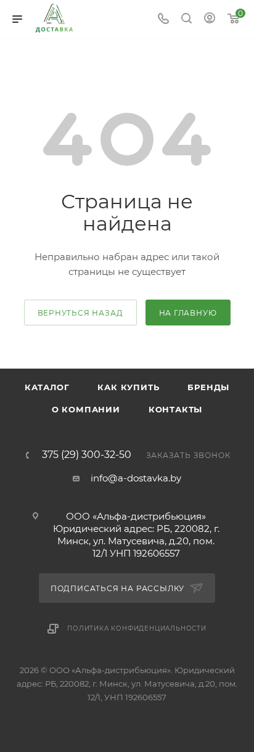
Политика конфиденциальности (137, 628)
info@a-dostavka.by (136, 478)
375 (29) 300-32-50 (86, 455)
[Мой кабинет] (209, 19)
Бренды (208, 387)
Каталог (47, 387)
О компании (86, 409)
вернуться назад (80, 312)
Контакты (175, 409)
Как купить (128, 387)
